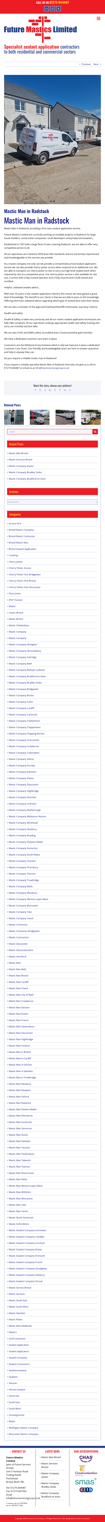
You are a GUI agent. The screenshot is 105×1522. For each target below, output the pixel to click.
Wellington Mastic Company (23, 1427)
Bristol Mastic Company (21, 529)
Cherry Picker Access (20, 568)
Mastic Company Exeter (21, 466)
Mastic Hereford (17, 956)
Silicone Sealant (17, 1389)
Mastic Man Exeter (18, 1013)
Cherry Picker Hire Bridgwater (25, 574)
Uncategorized (16, 1415)
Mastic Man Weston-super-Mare (26, 1185)
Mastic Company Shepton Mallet (26, 841)
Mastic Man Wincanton (21, 1198)
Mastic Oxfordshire (19, 1224)
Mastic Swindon (17, 1313)
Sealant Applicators (19, 1351)
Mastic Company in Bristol (22, 803)
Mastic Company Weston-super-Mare (28, 899)
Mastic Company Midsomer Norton (27, 816)
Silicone (13, 1383)
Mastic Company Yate (20, 911)
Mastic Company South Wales (24, 854)
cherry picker (16, 561)
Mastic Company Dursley (22, 765)
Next (96, 64)
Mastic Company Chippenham (25, 727)
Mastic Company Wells (21, 886)
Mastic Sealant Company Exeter (25, 1249)
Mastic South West (18, 1306)
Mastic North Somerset (21, 1217)
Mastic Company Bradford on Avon (27, 478)
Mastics (13, 1332)
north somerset (17, 1338)
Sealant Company (18, 1357)
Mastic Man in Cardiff (20, 1058)
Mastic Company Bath (20, 663)
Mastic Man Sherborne (21, 1115)
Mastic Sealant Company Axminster (27, 1230)
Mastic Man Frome (18, 1020)
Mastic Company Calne (21, 701)
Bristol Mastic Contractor (22, 536)
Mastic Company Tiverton (22, 873)
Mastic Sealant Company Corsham (27, 1243)
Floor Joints (15, 593)
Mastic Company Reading (22, 835)
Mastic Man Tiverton (19, 1166)
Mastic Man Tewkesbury (21, 1153)
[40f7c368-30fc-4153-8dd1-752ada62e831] (52, 139)
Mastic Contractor (18, 924)
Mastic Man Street (18, 1134)
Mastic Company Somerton (23, 848)
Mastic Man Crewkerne (21, 1001)
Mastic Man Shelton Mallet (23, 1109)
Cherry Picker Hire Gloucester (25, 587)
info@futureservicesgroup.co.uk (23, 1498)
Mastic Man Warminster (21, 1173)
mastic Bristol (16, 612)
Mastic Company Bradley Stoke (25, 472)
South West (15, 1408)
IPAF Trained (15, 599)
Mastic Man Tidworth (20, 1160)
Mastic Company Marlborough (25, 810)
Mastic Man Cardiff (18, 982)
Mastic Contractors (19, 937)
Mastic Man (15, 962)
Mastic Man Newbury (20, 1083)
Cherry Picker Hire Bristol (22, 580)
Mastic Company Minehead (23, 822)
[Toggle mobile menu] (99, 18)
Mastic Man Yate (17, 1204)
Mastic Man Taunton (19, 1147)
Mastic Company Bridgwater (24, 689)
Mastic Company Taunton (22, 860)
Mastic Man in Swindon (21, 1071)
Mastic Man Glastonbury (21, 1026)
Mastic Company (17, 631)
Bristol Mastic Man (18, 542)
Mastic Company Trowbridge (24, 880)
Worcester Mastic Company (23, 1434)
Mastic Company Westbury (23, 892)
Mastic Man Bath (17, 969)
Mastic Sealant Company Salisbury (27, 1274)
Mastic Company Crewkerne (24, 746)
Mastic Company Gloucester (24, 784)
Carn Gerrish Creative (81, 1518)
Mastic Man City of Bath (21, 994)
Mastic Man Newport (20, 1090)
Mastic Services (17, 1293)
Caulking (13, 555)
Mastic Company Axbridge (23, 657)
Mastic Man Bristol (18, 453)
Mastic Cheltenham (19, 625)
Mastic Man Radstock (20, 1102)
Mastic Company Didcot (21, 759)
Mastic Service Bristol (20, 1287)
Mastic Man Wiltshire (20, 1192)
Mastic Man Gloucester (21, 1032)
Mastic (12, 606)
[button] (6, 417)
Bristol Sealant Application (22, 549)
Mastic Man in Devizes (20, 1064)
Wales (12, 1421)
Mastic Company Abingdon (23, 644)
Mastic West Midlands (20, 1325)
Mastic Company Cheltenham (24, 720)
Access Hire (15, 523)
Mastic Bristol (16, 618)
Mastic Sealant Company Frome (25, 1262)
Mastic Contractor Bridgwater (24, 931)
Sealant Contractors (19, 1364)
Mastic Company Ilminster (23, 797)
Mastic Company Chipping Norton (26, 733)
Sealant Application (19, 1344)
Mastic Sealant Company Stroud (25, 1281)
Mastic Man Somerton (20, 1128)
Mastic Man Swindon (19, 1141)
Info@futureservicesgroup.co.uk (52, 367)
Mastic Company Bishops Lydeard (27, 669)
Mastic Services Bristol (20, 459)
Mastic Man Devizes (19, 1007)
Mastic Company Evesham (23, 771)
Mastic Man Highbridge (21, 1039)
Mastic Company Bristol (21, 695)
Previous (86, 64)
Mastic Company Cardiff (21, 708)
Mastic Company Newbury (23, 829)
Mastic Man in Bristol (20, 1052)
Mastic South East (18, 1300)
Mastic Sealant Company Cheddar (26, 1236)
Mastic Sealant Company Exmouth (27, 1255)
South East (14, 1402)
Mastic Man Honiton (19, 1045)
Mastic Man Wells (18, 1179)
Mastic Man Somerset (20, 1122)
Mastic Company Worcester (23, 905)
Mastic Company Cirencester (24, 740)
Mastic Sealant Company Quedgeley (28, 1268)
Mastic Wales (16, 1319)
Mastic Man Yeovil (18, 1211)
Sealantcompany (17, 1370)
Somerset (14, 1395)
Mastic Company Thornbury (23, 867)
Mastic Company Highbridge (24, 790)
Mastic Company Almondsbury (25, 650)
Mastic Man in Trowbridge (22, 1077)
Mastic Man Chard (18, 988)
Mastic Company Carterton (23, 714)
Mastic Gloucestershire (21, 950)
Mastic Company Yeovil (21, 918)
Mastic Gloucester (18, 943)
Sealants (13, 1376)
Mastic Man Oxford (19, 1096)
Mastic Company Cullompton (24, 752)
